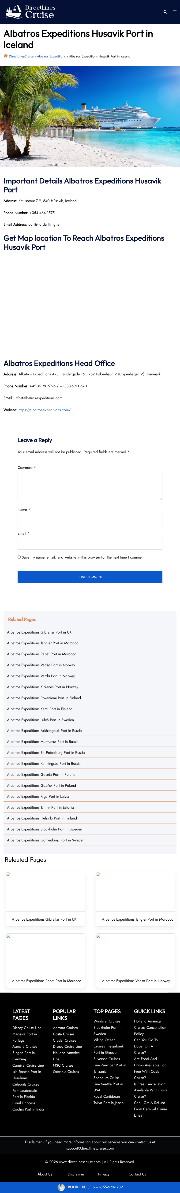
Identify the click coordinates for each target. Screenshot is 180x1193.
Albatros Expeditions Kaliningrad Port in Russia (44, 763)
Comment (27, 467)
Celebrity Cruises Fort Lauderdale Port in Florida (25, 1091)
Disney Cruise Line (67, 1046)
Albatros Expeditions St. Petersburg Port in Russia (46, 752)
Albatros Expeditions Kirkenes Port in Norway (42, 687)
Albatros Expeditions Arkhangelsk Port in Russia (44, 730)
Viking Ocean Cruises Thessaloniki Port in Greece (109, 1046)
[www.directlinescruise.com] (30, 11)
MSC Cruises (63, 1065)
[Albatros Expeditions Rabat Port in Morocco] (45, 953)
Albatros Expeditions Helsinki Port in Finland (42, 818)
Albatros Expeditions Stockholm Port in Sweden (44, 829)
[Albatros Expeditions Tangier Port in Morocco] (135, 892)
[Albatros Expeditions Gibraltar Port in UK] (45, 892)
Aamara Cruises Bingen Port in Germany (24, 1053)
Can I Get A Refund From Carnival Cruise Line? (150, 1109)
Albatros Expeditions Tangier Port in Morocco (43, 643)
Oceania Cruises (66, 1071)
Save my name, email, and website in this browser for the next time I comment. (84, 557)
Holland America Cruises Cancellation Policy (150, 1027)
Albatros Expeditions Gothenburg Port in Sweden (45, 840)
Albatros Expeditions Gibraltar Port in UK (39, 632)
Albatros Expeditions (51, 56)
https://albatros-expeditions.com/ (45, 410)
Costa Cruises (63, 1034)
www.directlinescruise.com (80, 1162)
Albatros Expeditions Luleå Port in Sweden (40, 720)
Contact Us (137, 1174)
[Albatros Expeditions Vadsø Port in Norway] (135, 953)
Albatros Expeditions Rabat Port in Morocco (41, 654)
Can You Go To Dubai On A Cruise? (146, 1046)
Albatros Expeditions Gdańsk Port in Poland (41, 785)
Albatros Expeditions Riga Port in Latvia (38, 796)
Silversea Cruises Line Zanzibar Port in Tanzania (110, 1065)
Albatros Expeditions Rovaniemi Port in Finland (44, 698)
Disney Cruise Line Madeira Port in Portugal (26, 1034)
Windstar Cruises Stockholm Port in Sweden (107, 1027)
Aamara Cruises (65, 1027)
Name (24, 509)
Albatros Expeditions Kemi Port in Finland (39, 709)
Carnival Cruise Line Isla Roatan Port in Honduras (28, 1072)
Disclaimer (76, 1174)
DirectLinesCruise (21, 56)
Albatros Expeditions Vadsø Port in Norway (41, 665)
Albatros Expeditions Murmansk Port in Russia (43, 741)
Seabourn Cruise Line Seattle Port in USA (108, 1084)
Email (24, 533)
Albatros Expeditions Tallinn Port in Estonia (40, 807)
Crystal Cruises (64, 1040)
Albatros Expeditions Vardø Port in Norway (41, 676)
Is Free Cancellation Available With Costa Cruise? (150, 1090)
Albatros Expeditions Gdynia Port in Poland (41, 774)
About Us (45, 1174)
